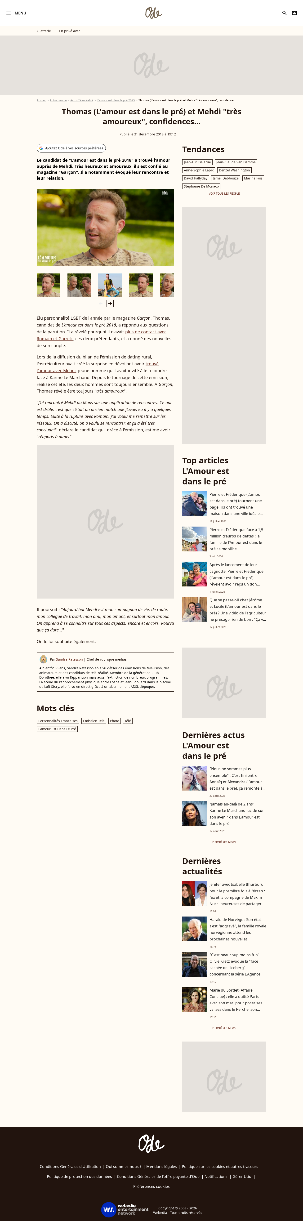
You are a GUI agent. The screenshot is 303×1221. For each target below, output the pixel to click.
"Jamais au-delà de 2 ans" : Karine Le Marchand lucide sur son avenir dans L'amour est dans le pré (236, 813)
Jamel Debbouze (226, 178)
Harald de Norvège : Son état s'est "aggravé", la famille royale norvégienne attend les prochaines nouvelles (237, 929)
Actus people (58, 100)
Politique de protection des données (79, 1176)
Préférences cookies (151, 1186)
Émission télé (94, 721)
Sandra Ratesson (69, 659)
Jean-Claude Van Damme (236, 162)
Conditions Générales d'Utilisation (70, 1166)
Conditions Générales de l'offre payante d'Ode (158, 1176)
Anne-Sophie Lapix (199, 170)
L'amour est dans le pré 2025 (116, 100)
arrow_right (110, 303)
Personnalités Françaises (58, 721)
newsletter (294, 13)
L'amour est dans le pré (57, 729)
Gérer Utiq (241, 1176)
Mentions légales (161, 1166)
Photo (114, 721)
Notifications (216, 1176)
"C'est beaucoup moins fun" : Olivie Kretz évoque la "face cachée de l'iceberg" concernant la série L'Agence (235, 964)
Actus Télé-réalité (81, 100)
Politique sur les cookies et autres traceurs (220, 1166)
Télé (128, 721)
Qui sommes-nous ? (123, 1166)
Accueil (41, 100)
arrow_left (100, 303)
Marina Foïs (253, 178)
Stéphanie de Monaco (201, 186)
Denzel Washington (234, 170)
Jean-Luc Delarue (197, 162)
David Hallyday (195, 178)
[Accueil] (153, 13)
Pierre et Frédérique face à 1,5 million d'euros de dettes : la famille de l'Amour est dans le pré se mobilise (236, 539)
